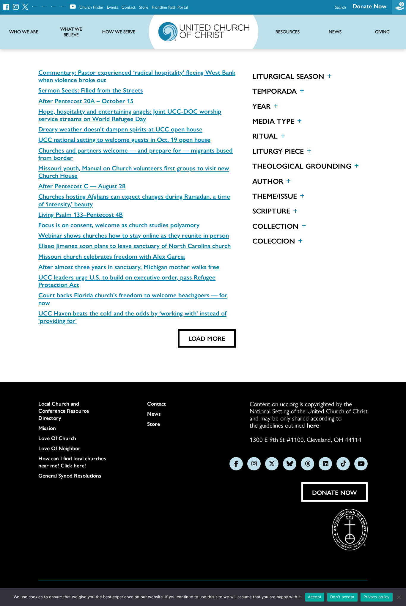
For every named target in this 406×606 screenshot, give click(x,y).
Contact (129, 7)
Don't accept (342, 596)
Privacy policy (376, 596)
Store (143, 7)
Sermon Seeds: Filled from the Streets (90, 89)
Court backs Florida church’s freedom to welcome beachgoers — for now (132, 298)
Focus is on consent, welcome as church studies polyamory (118, 224)
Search (340, 7)
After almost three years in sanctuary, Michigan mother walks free (128, 266)
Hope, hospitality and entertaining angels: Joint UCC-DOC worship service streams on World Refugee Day (129, 114)
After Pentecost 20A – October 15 (85, 100)
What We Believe (71, 31)
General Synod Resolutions (69, 475)
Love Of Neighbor (59, 448)
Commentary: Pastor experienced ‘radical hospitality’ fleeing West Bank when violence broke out (136, 75)
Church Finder (91, 7)
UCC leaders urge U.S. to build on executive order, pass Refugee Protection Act (126, 280)
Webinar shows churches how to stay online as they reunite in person (133, 234)
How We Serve (118, 31)
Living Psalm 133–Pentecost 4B (80, 214)
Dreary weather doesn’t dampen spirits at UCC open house (120, 128)
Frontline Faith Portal (170, 7)
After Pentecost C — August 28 (81, 185)
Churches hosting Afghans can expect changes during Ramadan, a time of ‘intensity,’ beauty (134, 199)
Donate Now (369, 5)
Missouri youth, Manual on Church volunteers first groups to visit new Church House (133, 171)
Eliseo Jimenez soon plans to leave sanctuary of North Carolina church (134, 245)
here (313, 424)
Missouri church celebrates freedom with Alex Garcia (111, 256)
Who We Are (23, 31)
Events (112, 7)
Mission (47, 427)
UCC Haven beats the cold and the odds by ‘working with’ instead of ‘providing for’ (132, 316)
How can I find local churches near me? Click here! (72, 462)
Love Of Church (57, 438)
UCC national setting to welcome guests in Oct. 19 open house (124, 139)
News (154, 413)
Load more (206, 338)
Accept (315, 596)
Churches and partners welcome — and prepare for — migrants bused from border (135, 153)
